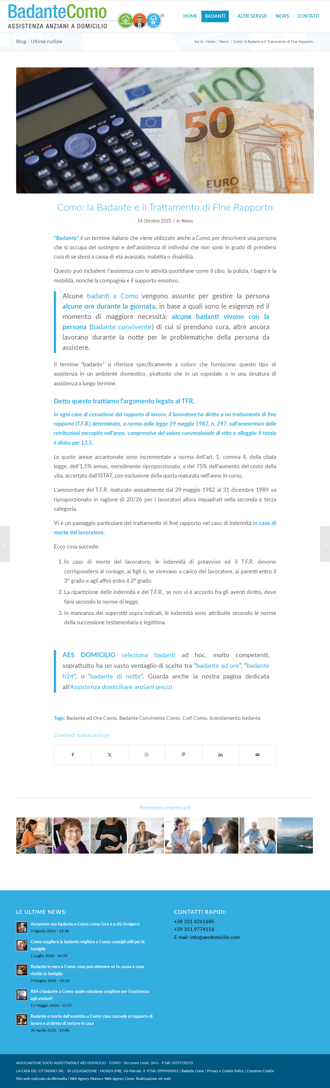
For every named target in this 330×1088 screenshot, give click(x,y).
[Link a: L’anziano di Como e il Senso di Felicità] (71, 835)
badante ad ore (217, 666)
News (187, 221)
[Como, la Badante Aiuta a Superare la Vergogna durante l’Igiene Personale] (5, 544)
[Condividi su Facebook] (72, 755)
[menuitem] (190, 16)
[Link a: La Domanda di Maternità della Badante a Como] (109, 835)
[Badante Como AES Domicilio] (86, 16)
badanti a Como (112, 296)
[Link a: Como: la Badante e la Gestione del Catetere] (257, 835)
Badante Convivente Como (149, 718)
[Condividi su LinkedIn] (220, 755)
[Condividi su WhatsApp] (146, 755)
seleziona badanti (148, 655)
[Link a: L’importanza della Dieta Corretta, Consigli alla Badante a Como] (34, 835)
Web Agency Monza (85, 1079)
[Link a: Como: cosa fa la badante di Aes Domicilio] (146, 835)
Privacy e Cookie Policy (225, 1071)
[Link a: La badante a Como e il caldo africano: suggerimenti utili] (220, 835)
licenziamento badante (234, 718)
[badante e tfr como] (165, 130)
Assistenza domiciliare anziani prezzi (121, 687)
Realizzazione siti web (153, 1079)
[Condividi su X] (110, 755)
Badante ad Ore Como (91, 718)
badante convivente (122, 327)
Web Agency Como (119, 1079)
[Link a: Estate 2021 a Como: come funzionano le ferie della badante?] (295, 835)
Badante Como (192, 1071)
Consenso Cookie (260, 1071)
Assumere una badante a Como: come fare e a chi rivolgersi (85, 924)
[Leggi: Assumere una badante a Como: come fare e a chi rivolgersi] (22, 927)
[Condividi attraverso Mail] (257, 755)
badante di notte (115, 676)
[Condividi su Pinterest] (183, 755)
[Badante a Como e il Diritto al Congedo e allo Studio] (325, 544)
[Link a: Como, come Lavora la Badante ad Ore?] (183, 835)
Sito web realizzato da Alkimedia (41, 1079)
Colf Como (194, 718)
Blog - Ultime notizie (39, 41)
